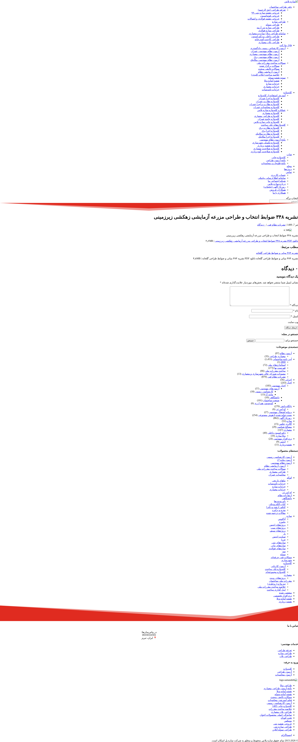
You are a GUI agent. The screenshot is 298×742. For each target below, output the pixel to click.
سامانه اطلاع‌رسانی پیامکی (272, 178)
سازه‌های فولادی (277, 548)
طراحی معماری (277, 471)
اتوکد (289, 477)
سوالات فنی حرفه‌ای (281, 557)
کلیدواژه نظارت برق (269, 128)
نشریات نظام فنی (276, 224)
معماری (288, 430)
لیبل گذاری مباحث (276, 589)
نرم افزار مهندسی (282, 438)
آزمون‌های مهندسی (269, 388)
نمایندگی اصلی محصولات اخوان (276, 715)
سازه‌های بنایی (278, 545)
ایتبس (283, 441)
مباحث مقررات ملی (275, 371)
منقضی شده (285, 592)
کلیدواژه (287, 92)
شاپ (289, 154)
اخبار (289, 382)
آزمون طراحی (284, 671)
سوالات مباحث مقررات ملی (271, 63)
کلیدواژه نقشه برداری (268, 145)
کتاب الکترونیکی (277, 504)
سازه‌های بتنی (278, 542)
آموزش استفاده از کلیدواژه (272, 95)
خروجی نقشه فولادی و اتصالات (263, 18)
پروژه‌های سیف (278, 530)
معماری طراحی (277, 356)
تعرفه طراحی (285, 650)
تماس (289, 172)
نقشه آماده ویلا (271, 80)
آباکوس (282, 519)
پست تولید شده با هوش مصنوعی (275, 415)
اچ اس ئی (281, 409)
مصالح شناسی (284, 427)
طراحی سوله (272, 24)
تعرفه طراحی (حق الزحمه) (272, 10)
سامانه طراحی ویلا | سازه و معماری (267, 33)
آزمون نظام (286, 353)
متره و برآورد (279, 510)
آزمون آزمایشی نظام (268, 71)
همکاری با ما (279, 192)
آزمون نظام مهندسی (281, 463)
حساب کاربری (278, 175)
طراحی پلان (286, 656)
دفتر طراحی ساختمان (280, 7)
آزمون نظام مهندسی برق (266, 57)
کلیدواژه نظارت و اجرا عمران (264, 104)
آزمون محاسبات (283, 674)
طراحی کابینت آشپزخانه (267, 39)
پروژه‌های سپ (278, 527)
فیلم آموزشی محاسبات (280, 700)
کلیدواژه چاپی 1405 (282, 706)
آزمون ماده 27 (284, 460)
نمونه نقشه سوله (277, 77)
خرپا (283, 539)
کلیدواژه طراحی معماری (266, 116)
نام (295, 310)
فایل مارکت (286, 45)
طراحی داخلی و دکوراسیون (265, 36)
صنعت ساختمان (271, 400)
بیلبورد (282, 522)
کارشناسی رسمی (264, 391)
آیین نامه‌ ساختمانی (282, 359)
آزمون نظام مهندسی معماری (264, 54)
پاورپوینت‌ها (280, 501)
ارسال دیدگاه (291, 328)
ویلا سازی (280, 435)
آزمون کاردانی (278, 566)
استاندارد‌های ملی (277, 365)
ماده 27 (269, 394)
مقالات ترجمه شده (276, 513)
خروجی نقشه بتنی (282, 723)
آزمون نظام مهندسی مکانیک (265, 60)
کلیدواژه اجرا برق (270, 130)
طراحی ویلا (286, 685)
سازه (289, 421)
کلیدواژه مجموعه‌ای (275, 572)
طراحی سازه (279, 21)
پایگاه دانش (286, 406)
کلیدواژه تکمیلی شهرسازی (265, 142)
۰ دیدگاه (261, 224)
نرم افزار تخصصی (282, 595)
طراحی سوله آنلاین (282, 729)
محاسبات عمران (277, 474)
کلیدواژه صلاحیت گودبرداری (265, 151)
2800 (283, 362)
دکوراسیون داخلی (277, 432)
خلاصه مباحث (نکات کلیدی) (265, 74)
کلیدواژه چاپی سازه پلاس (266, 122)
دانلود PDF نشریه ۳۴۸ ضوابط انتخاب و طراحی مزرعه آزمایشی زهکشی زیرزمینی (256, 241)
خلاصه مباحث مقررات (280, 709)
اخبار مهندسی (278, 385)
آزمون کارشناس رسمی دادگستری (268, 48)
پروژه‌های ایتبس (277, 525)
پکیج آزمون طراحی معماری (278, 688)
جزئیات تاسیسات (270, 89)
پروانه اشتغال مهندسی (280, 412)
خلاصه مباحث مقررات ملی (272, 586)
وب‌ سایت (293, 322)
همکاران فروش (277, 189)
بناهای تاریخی (279, 480)
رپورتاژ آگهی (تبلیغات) (275, 187)
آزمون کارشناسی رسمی (279, 457)
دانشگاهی (274, 397)
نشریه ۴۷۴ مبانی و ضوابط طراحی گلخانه (277, 253)
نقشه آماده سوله (283, 694)
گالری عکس (285, 424)
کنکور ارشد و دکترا (276, 507)
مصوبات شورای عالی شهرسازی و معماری (264, 373)
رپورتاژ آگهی (285, 418)
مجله (289, 166)
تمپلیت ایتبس (279, 536)
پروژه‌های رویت (278, 578)
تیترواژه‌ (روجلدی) (276, 584)
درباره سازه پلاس (277, 184)
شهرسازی (286, 560)
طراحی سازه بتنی (282, 726)
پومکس (288, 720)
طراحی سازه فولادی (268, 30)
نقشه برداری (285, 601)
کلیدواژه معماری (270, 113)
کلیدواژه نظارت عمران (267, 101)
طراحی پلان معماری (268, 42)
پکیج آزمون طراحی (276, 160)
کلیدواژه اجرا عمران (269, 98)
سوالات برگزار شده (269, 66)
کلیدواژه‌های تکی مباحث (273, 125)
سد (284, 551)
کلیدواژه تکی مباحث (275, 569)
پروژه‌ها (288, 169)
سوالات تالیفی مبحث (268, 69)
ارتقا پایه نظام (285, 495)
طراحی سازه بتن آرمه (268, 27)
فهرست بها (280, 368)
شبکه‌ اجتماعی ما (277, 181)
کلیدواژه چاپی (279, 157)
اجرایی (288, 379)
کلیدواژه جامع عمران (268, 119)
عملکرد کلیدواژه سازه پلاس (271, 110)
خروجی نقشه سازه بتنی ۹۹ (265, 12)
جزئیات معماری (271, 86)
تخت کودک (286, 718)
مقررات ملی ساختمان (280, 581)
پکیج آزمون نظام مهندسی (273, 139)
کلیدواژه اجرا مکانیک (268, 136)
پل (284, 533)
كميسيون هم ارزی (263, 403)
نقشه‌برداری (285, 444)
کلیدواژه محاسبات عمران (266, 107)
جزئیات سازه (272, 83)
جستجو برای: (291, 340)
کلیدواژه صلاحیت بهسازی (266, 148)
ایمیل (294, 316)
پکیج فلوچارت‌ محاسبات (273, 163)
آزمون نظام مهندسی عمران (265, 51)
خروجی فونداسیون (269, 15)
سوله (283, 554)
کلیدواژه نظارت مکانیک (267, 133)
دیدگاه (294, 305)
